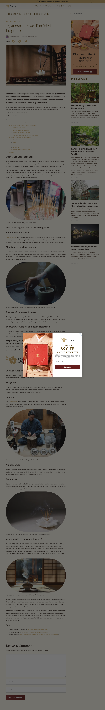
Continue (67, 367)
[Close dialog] (80, 334)
